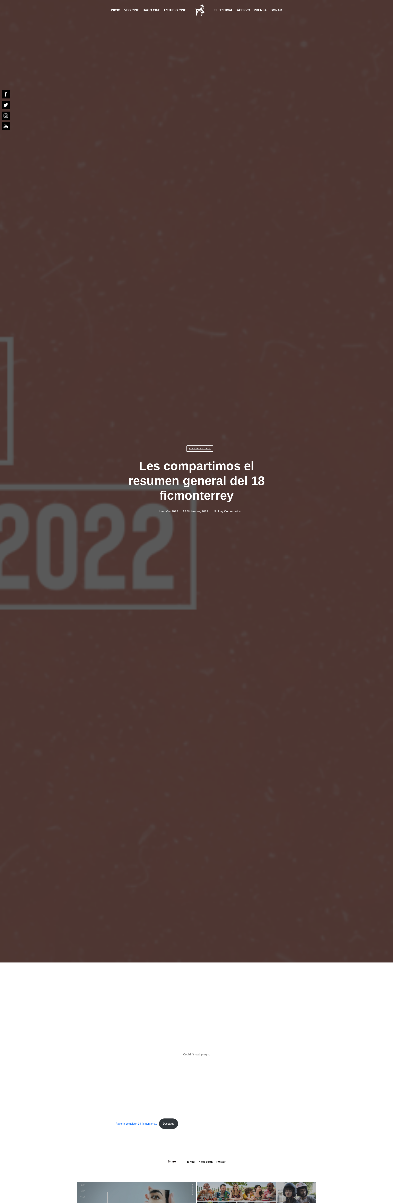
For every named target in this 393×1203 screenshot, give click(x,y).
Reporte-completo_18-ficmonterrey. (136, 1123)
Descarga (168, 1123)
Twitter (220, 1161)
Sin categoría (200, 448)
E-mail (191, 1161)
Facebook (206, 1161)
